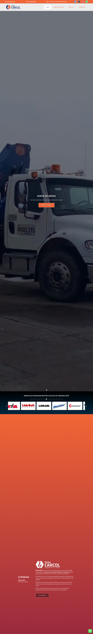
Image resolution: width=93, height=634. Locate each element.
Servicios (71, 7)
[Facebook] (75, 1)
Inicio (47, 7)
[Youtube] (83, 1)
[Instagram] (79, 1)
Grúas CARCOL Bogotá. (59, 7)
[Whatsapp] (86, 1)
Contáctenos (82, 7)
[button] (2, 201)
